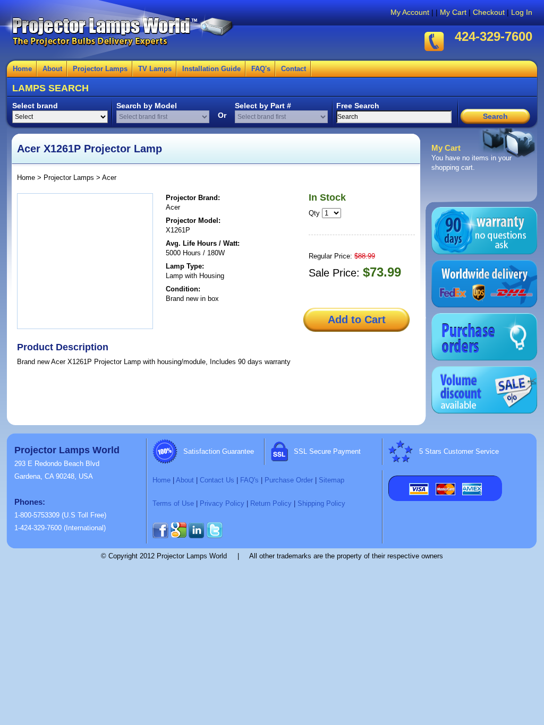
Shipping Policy (321, 503)
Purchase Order (289, 480)
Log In (521, 12)
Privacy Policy (222, 503)
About (52, 69)
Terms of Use (173, 503)
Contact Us (217, 480)
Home (22, 69)
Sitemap (331, 480)
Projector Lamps (100, 69)
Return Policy (271, 503)
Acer (109, 178)
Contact (293, 69)
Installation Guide (211, 69)
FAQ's (260, 69)
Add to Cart (357, 319)
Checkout (489, 12)
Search (495, 116)
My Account (409, 12)
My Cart (453, 12)
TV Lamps (155, 69)
